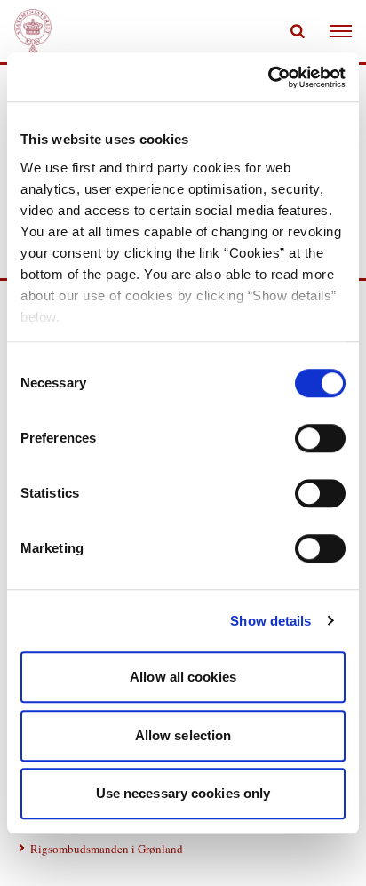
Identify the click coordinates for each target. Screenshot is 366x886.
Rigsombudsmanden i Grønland (106, 849)
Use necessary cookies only (183, 793)
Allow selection (183, 735)
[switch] (320, 438)
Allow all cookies (183, 676)
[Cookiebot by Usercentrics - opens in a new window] (268, 77)
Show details (270, 620)
